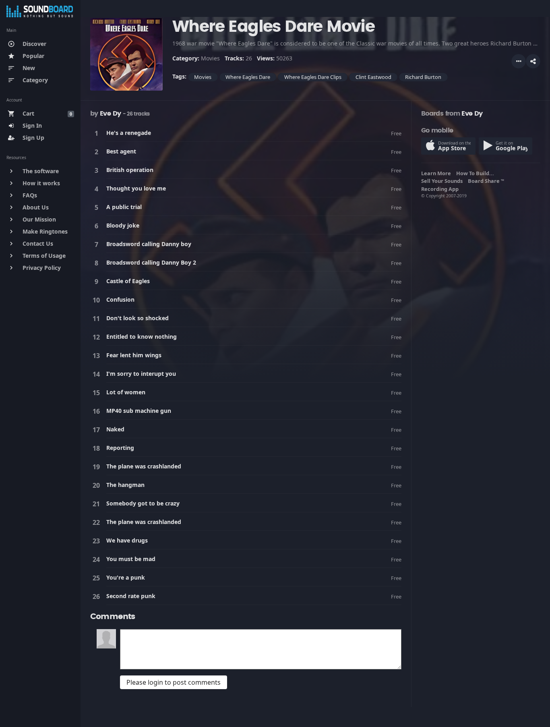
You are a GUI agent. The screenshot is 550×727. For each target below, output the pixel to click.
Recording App (441, 189)
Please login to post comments (173, 682)
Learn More (437, 173)
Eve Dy (110, 113)
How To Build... (476, 173)
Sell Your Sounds (443, 180)
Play (97, 133)
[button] (533, 61)
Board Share (486, 180)
